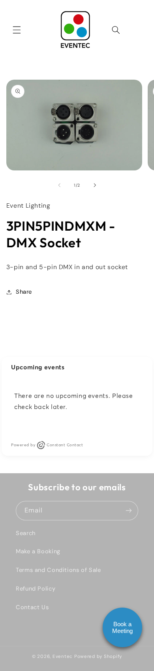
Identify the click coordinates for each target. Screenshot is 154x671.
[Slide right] (94, 185)
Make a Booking (38, 551)
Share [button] (24, 292)
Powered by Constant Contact (47, 444)
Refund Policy (35, 589)
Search (26, 533)
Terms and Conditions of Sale (58, 570)
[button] (17, 30)
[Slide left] (59, 185)
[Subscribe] (129, 510)
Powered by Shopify (98, 657)
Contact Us (32, 607)
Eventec (63, 657)
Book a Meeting (122, 627)
